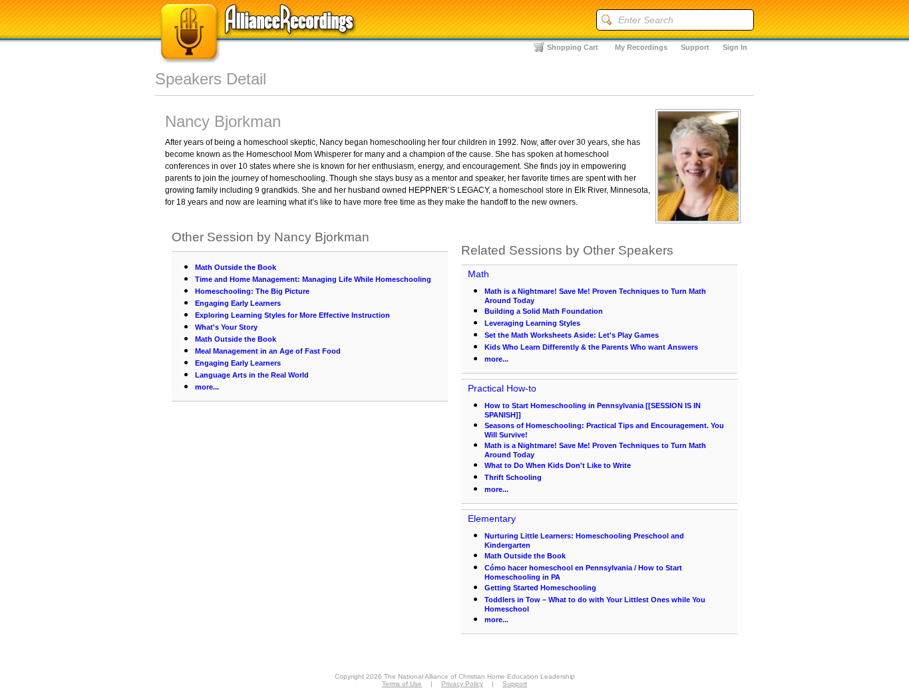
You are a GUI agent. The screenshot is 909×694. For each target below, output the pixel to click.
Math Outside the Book (235, 267)
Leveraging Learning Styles (532, 323)
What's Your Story (226, 327)
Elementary (492, 518)
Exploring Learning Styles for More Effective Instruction (292, 315)
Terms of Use (402, 683)
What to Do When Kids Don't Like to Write (557, 465)
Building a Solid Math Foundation (543, 311)
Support (695, 47)
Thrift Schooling (513, 477)
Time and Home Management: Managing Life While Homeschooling (313, 279)
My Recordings (641, 47)
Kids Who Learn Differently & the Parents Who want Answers (591, 347)
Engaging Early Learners (238, 303)
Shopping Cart (572, 47)
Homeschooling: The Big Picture (252, 291)
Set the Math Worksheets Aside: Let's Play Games (571, 335)
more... (207, 387)
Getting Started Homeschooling (540, 588)
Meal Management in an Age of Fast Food (268, 351)
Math (478, 274)
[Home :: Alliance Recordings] (258, 59)
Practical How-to (502, 388)
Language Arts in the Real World (252, 375)
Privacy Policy (462, 683)
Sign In (735, 47)
